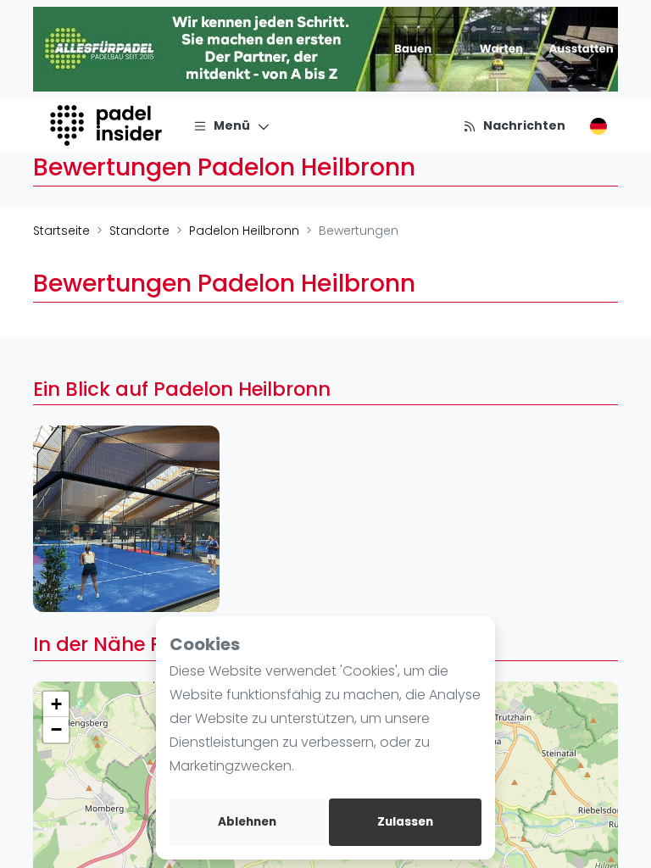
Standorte (139, 230)
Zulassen (405, 822)
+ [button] (56, 704)
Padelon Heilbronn (244, 230)
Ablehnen (247, 822)
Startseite (61, 230)
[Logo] (108, 125)
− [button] (56, 729)
